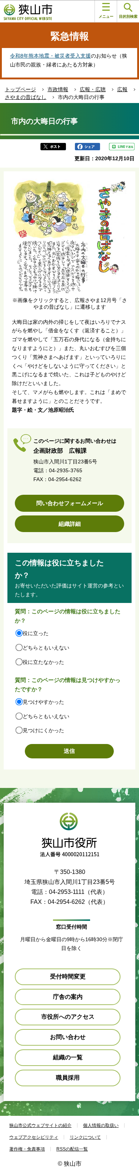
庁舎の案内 (68, 997)
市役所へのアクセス (68, 1017)
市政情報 (57, 89)
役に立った (36, 633)
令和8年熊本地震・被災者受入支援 (50, 56)
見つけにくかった (43, 730)
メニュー (106, 16)
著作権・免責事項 (27, 1149)
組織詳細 (70, 524)
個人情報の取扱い (101, 1125)
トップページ (20, 89)
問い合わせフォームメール (69, 503)
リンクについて (85, 1137)
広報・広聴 (93, 89)
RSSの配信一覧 (72, 1149)
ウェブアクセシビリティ (33, 1137)
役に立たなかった (43, 662)
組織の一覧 (68, 1057)
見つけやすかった (43, 702)
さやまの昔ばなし (25, 97)
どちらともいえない (46, 648)
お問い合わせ (68, 1037)
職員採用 (68, 1077)
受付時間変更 (68, 976)
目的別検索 (128, 16)
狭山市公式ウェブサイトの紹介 (40, 1125)
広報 (122, 89)
